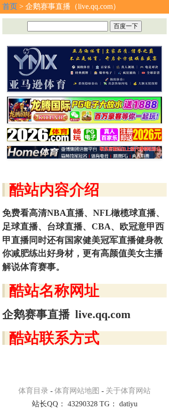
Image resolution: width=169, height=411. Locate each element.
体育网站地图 (77, 391)
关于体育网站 (128, 391)
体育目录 (33, 391)
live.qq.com (103, 314)
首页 (9, 6)
